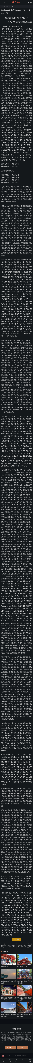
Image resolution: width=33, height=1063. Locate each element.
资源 (30, 1060)
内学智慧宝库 (16, 2)
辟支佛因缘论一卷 (22, 966)
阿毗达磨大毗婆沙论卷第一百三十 (8, 947)
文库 (23, 1060)
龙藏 (2, 6)
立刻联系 (23, 1047)
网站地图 (24, 1055)
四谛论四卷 (4, 966)
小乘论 (7, 6)
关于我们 (10, 1047)
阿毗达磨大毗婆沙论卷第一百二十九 (16, 10)
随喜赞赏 (16, 939)
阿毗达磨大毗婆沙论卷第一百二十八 (25, 947)
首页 (3, 1060)
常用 (10, 1060)
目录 (16, 1060)
